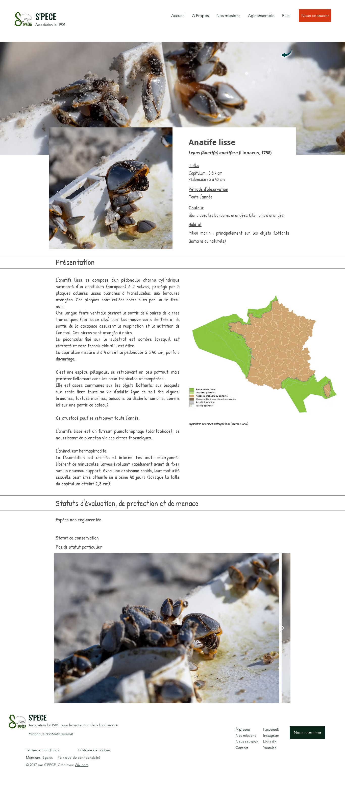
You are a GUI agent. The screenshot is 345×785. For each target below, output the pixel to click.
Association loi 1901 (50, 24)
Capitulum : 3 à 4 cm (206, 173)
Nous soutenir (247, 741)
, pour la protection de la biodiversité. (89, 725)
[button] (200, 15)
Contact (242, 747)
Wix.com (81, 764)
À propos (243, 729)
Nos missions (246, 735)
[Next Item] (282, 628)
